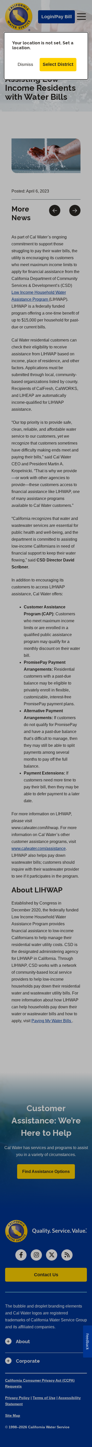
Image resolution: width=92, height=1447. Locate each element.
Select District (58, 64)
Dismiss (25, 64)
